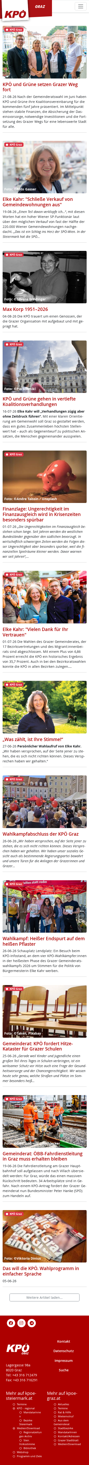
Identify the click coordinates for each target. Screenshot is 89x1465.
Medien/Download (28, 1428)
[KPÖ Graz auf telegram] (32, 1323)
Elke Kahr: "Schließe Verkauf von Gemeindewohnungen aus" (38, 202)
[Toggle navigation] (80, 6)
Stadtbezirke (65, 1428)
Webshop (22, 1452)
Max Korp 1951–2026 (25, 309)
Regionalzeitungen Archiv (30, 1434)
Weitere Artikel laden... (44, 1297)
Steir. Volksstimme (27, 1442)
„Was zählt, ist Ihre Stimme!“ (33, 739)
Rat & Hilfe (64, 1412)
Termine (22, 1404)
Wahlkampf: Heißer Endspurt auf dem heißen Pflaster (44, 941)
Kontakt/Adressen (69, 1436)
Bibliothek (29, 1448)
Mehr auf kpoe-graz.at (62, 1396)
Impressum (64, 1360)
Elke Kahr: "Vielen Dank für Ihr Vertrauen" (35, 632)
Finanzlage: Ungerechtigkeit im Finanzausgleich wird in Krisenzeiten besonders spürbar (42, 514)
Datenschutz (63, 1351)
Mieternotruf (66, 1416)
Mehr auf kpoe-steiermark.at (21, 1396)
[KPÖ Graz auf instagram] (21, 1323)
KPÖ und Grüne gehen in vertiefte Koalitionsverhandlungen (39, 401)
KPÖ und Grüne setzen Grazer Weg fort (40, 87)
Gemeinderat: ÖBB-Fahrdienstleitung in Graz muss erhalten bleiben (43, 1156)
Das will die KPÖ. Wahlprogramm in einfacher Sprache (41, 1271)
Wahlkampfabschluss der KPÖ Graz (41, 834)
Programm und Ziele (29, 1456)
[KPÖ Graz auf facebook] (11, 1323)
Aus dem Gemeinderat (62, 1422)
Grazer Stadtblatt (68, 1440)
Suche (64, 1370)
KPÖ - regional (26, 1408)
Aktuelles (63, 1404)
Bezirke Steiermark (25, 1422)
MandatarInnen (67, 1432)
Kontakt (63, 1341)
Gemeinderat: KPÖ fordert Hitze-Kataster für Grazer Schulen (38, 1046)
